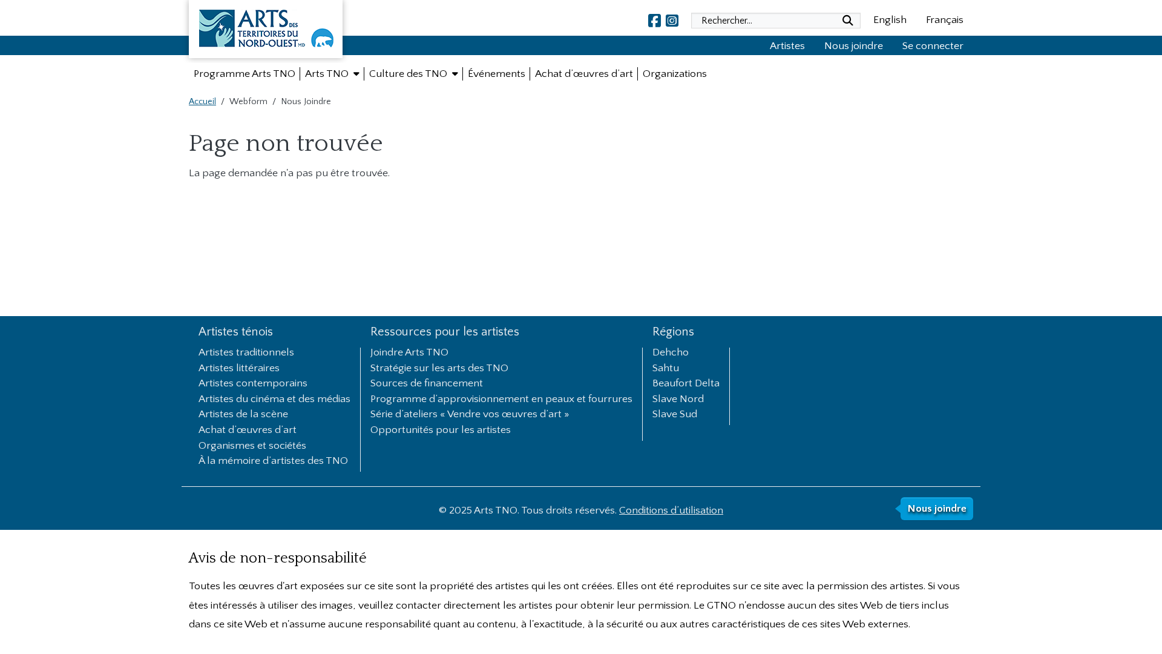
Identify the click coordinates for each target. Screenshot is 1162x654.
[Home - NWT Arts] (266, 31)
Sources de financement (426, 383)
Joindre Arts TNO (409, 353)
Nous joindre (853, 46)
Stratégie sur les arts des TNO (439, 368)
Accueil (202, 102)
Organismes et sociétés (252, 446)
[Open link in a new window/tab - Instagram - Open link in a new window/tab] (672, 20)
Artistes (787, 46)
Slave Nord (678, 399)
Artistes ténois (236, 332)
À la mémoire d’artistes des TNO (273, 461)
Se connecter (932, 46)
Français (944, 20)
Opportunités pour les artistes (440, 430)
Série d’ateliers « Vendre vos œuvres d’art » (470, 414)
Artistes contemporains (253, 383)
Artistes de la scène (243, 414)
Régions (673, 332)
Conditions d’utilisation (671, 510)
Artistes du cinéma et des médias (274, 399)
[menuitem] (244, 74)
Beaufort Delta (686, 383)
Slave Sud (674, 414)
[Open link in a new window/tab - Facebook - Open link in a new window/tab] (654, 20)
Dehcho (670, 353)
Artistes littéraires (239, 368)
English (890, 20)
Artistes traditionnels (246, 353)
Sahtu (665, 368)
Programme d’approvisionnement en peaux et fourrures (501, 399)
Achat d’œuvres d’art (248, 430)
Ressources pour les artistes (444, 332)
